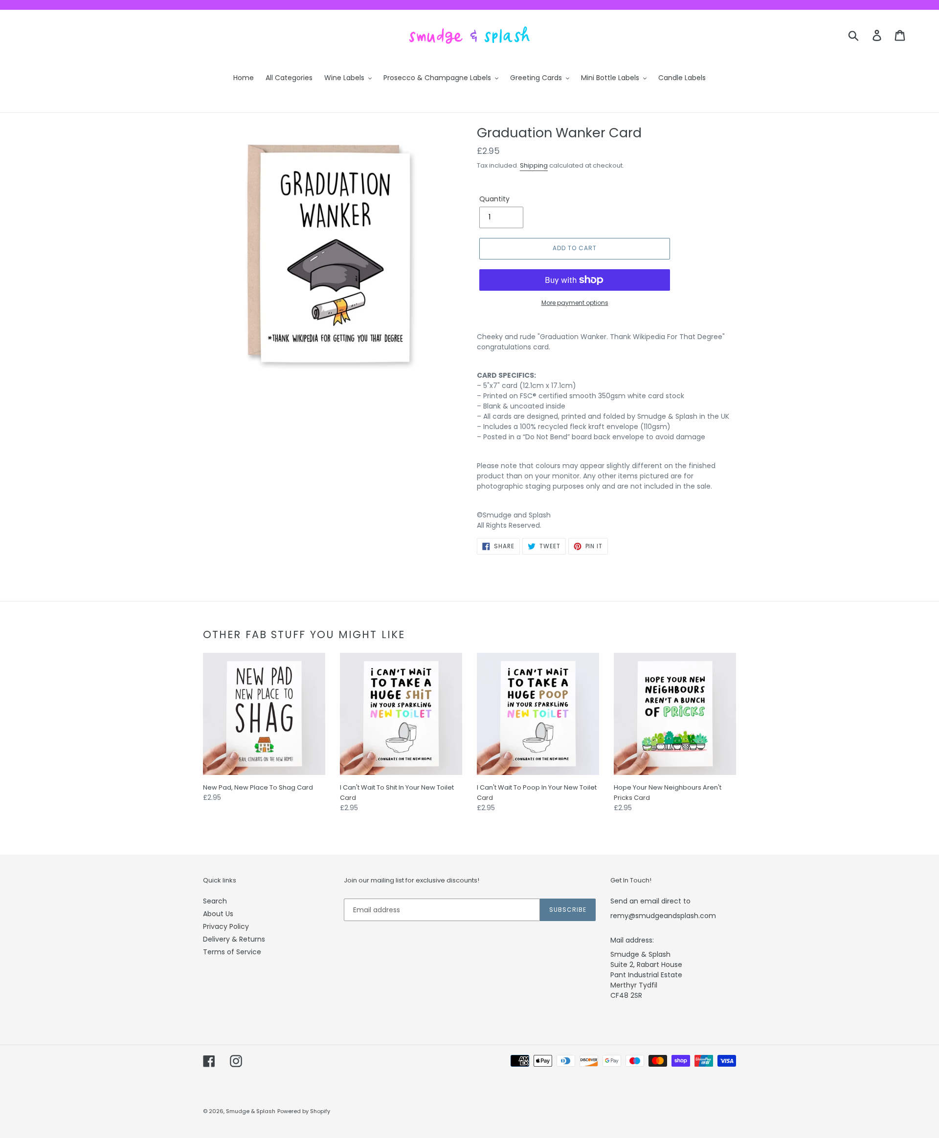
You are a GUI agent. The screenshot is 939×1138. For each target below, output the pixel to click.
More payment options (574, 303)
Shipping (534, 165)
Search (215, 901)
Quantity (494, 199)
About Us (218, 914)
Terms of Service (232, 952)
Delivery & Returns (234, 939)
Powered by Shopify (303, 1111)
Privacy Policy (226, 926)
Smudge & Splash (250, 1111)
